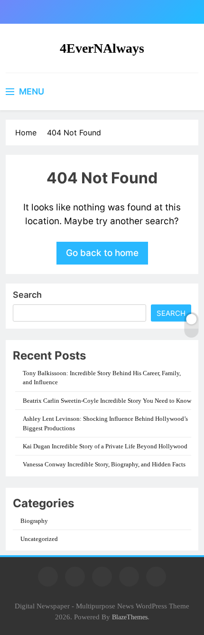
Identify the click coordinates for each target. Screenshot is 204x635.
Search (27, 295)
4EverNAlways (102, 48)
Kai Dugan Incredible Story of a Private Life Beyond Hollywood (105, 446)
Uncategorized (39, 538)
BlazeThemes (130, 617)
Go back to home (102, 252)
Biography (34, 520)
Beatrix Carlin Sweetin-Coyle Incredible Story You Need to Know (107, 400)
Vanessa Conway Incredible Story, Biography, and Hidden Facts (104, 464)
